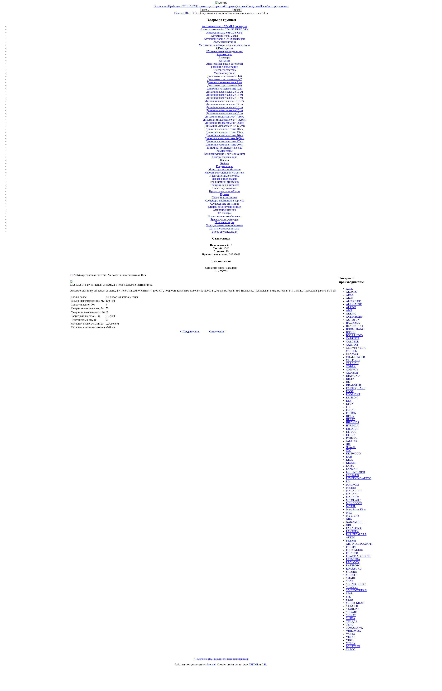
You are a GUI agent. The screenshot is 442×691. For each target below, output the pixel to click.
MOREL (351, 506)
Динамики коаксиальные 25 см (224, 113)
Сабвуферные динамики (224, 203)
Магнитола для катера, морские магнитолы (224, 45)
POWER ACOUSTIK (358, 556)
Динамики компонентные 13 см (224, 132)
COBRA (351, 366)
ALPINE (351, 307)
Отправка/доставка (235, 6)
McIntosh (351, 487)
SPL (348, 596)
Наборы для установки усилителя (224, 172)
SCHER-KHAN (355, 602)
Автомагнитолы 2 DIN (224, 35)
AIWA (349, 294)
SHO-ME (351, 612)
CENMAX (352, 353)
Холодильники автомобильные (224, 225)
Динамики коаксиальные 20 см (224, 110)
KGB (349, 456)
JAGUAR (351, 441)
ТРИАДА (351, 621)
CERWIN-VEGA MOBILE (356, 349)
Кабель (224, 163)
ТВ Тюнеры (225, 212)
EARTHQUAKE (355, 388)
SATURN (351, 571)
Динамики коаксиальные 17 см (224, 104)
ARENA (351, 313)
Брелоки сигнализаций (224, 66)
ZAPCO (350, 649)
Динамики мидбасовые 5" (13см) (224, 116)
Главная (179, 13)
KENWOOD (353, 453)
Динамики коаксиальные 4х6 (224, 76)
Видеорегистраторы (224, 69)
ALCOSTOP (353, 301)
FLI (348, 406)
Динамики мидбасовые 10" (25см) (224, 125)
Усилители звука (224, 222)
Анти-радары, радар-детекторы (224, 63)
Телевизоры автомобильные (224, 216)
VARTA (350, 633)
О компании (161, 6)
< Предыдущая (189, 331)
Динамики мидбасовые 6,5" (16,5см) (224, 119)
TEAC (349, 624)
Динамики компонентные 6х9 (224, 147)
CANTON (352, 344)
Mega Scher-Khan (356, 509)
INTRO (350, 434)
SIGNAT (351, 615)
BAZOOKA (353, 322)
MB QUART (353, 500)
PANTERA (352, 531)
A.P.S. (349, 288)
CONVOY (352, 369)
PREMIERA (353, 559)
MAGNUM (352, 497)
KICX (349, 459)
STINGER (352, 605)
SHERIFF (351, 574)
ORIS (349, 525)
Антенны (224, 60)
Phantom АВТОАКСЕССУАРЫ (359, 542)
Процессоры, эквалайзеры (224, 191)
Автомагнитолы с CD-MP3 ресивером (224, 26)
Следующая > (217, 331)
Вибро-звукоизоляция (224, 231)
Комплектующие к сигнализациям (224, 153)
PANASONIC (354, 528)
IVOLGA (351, 437)
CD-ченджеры (224, 48)
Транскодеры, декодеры (224, 219)
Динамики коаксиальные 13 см (224, 94)
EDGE (350, 391)
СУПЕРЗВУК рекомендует (197, 6)
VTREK (350, 643)
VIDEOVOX (353, 630)
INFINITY (352, 428)
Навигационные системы (224, 175)
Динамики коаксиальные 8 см (224, 82)
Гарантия (218, 6)
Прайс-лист (175, 6)
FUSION (351, 413)
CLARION (352, 363)
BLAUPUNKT (354, 326)
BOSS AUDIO (354, 335)
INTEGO (351, 431)
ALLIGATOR (354, 304)
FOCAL (350, 409)
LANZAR (352, 469)
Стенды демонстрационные (224, 206)
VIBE (349, 640)
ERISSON (352, 397)
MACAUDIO (354, 490)
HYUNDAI (352, 425)
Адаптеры (224, 57)
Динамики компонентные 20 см (224, 144)
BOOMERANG (355, 329)
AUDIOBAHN (354, 316)
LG (348, 481)
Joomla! (211, 664)
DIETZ (350, 378)
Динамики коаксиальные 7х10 (224, 88)
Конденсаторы (224, 166)
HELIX (350, 416)
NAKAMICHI (354, 521)
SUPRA (350, 618)
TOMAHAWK (354, 627)
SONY (350, 581)
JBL (348, 444)
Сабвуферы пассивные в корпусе (224, 200)
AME (349, 310)
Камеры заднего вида (224, 157)
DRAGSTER (353, 385)
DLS (187, 13)
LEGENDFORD (355, 472)
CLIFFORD (353, 360)
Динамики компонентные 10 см (224, 129)
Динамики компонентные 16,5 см (224, 138)
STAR (349, 599)
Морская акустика (224, 73)
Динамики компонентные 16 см (224, 135)
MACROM (352, 484)
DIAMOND (353, 375)
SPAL (349, 593)
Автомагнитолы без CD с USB (224, 32)
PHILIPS (351, 546)
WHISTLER (353, 646)
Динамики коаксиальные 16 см (224, 97)
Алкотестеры (224, 54)
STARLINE (352, 609)
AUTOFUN (353, 319)
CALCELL (352, 341)
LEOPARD (352, 475)
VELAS (350, 637)
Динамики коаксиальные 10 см (224, 91)
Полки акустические (224, 188)
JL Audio (351, 447)
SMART (350, 577)
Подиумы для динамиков (224, 185)
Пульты (224, 194)
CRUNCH (352, 372)
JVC (348, 450)
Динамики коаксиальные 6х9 (224, 85)
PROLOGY (352, 562)
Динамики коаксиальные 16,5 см (224, 101)
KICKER (351, 462)
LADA (350, 465)
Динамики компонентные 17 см (224, 141)
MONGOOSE (354, 503)
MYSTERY (352, 515)
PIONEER (352, 553)
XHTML (254, 664)
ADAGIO (351, 291)
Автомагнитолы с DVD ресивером (224, 38)
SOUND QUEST (356, 584)
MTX (349, 512)
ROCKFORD (354, 568)
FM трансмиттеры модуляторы (224, 51)
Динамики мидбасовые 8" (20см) (224, 122)
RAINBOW (352, 565)
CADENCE (352, 338)
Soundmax (352, 587)
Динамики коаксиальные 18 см (224, 107)
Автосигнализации (224, 41)
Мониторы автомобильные (225, 169)
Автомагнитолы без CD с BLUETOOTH (224, 29)
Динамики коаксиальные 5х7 (224, 79)
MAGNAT (352, 493)
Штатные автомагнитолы (224, 228)
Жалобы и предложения (274, 6)
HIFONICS (352, 422)
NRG (349, 518)
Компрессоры (225, 150)
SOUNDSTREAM (356, 590)
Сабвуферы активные (224, 197)
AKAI (349, 298)
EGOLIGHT (353, 394)
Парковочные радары (224, 178)
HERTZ (350, 419)
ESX (348, 400)
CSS (264, 664)
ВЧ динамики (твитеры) (224, 181)
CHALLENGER (355, 357)
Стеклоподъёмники (224, 209)
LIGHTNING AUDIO (358, 478)
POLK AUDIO (354, 549)
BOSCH (350, 332)
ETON (350, 403)
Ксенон (224, 160)
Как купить (253, 6)
